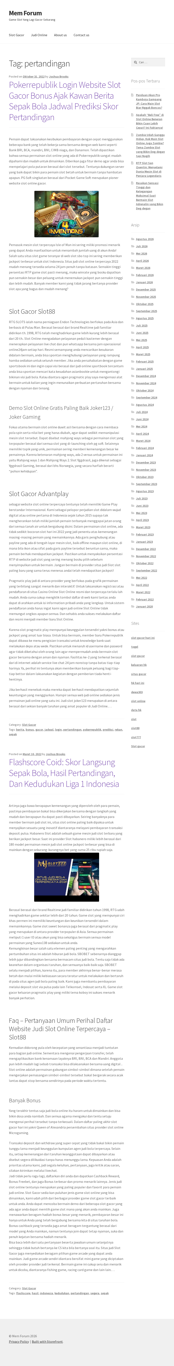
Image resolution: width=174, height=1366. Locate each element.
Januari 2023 (144, 542)
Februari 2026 (145, 275)
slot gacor (138, 656)
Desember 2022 (146, 549)
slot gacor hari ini (143, 638)
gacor (39, 729)
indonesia (46, 1293)
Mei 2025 (141, 340)
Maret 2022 (143, 592)
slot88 (135, 728)
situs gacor (138, 674)
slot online (138, 701)
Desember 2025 (146, 289)
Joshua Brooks (59, 76)
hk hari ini (137, 683)
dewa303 (137, 692)
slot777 (136, 737)
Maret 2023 (143, 527)
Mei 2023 (141, 513)
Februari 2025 (145, 361)
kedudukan (62, 1293)
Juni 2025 (142, 333)
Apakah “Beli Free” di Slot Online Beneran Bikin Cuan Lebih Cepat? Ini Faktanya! (150, 121)
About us (60, 35)
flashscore (23, 1293)
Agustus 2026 (145, 239)
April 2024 (142, 434)
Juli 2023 (141, 498)
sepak (13, 734)
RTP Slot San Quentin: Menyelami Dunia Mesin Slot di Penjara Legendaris (149, 169)
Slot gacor (138, 746)
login (58, 729)
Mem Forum (25, 13)
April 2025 (142, 347)
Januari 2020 (144, 606)
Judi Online (39, 35)
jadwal (49, 729)
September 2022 (146, 570)
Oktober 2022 (144, 563)
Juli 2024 (141, 412)
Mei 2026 (141, 253)
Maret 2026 (143, 268)
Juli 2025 (141, 325)
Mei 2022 (141, 578)
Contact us (81, 35)
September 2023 (146, 484)
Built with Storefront (47, 1341)
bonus (30, 729)
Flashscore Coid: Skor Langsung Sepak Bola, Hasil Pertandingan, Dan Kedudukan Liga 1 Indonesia (64, 772)
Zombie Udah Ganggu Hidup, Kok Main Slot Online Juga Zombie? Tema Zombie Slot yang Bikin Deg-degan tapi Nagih (150, 145)
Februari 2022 (145, 599)
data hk (136, 710)
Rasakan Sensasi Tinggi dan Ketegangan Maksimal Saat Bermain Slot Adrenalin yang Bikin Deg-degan (149, 195)
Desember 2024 (146, 376)
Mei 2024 (141, 426)
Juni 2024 (142, 419)
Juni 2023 (142, 506)
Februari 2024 (145, 448)
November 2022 (146, 556)
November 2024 (146, 383)
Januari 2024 (144, 455)
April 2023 (142, 520)
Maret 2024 (143, 441)
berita (20, 729)
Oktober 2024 (144, 390)
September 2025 (146, 311)
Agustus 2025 (145, 318)
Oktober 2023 (144, 477)
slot (133, 719)
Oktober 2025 (144, 304)
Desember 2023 (146, 462)
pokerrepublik (92, 729)
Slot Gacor (16, 35)
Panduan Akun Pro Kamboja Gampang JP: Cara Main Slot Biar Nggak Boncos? (149, 101)
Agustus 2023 (145, 491)
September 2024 (146, 397)
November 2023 (146, 470)
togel (134, 647)
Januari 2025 (144, 369)
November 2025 (146, 297)
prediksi (108, 729)
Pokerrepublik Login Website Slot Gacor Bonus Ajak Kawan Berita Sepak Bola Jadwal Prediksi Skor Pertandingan (65, 101)
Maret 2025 (143, 354)
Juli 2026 (141, 246)
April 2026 (142, 261)
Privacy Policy (19, 1341)
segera (94, 1293)
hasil (35, 1293)
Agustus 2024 (145, 405)
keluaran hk (139, 665)
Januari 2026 (144, 282)
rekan (118, 729)
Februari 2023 (145, 534)
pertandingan (72, 729)
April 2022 (142, 585)
